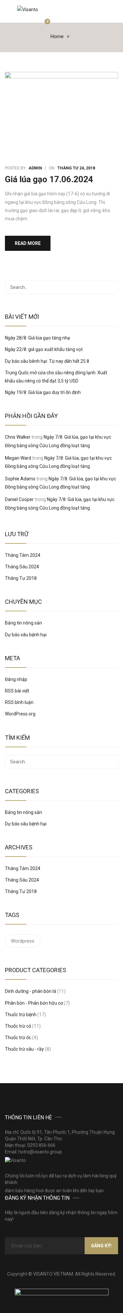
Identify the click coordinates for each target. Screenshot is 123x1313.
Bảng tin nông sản (23, 622)
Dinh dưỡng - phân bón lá (30, 991)
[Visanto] (27, 9)
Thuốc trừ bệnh (20, 1014)
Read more (28, 243)
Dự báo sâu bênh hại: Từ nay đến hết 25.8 (47, 361)
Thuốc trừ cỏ (18, 1026)
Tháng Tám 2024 (22, 555)
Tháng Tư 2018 (21, 578)
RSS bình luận (19, 702)
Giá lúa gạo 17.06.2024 (49, 179)
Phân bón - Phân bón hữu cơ (34, 1003)
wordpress (22, 941)
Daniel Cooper (19, 499)
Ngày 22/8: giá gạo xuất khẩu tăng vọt (44, 349)
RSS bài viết (17, 690)
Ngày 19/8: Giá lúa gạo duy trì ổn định (43, 392)
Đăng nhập (16, 679)
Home (57, 36)
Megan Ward (18, 458)
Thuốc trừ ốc (18, 1037)
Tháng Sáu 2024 (22, 566)
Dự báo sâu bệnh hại (26, 634)
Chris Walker (18, 437)
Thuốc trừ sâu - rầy (24, 1049)
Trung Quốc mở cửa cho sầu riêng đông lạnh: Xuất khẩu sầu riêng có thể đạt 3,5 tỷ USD (56, 376)
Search (111, 287)
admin (35, 168)
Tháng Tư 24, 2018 (76, 168)
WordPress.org (20, 713)
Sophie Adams (20, 478)
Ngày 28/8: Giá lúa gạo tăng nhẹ (37, 337)
